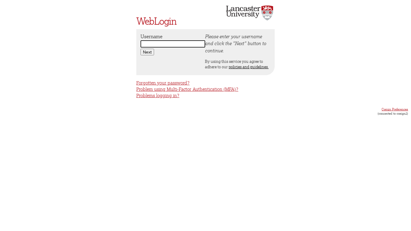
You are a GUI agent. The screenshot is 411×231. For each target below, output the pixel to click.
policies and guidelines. (249, 66)
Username (151, 36)
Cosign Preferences (395, 109)
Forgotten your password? (163, 83)
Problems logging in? (157, 95)
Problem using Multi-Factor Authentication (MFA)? (187, 89)
